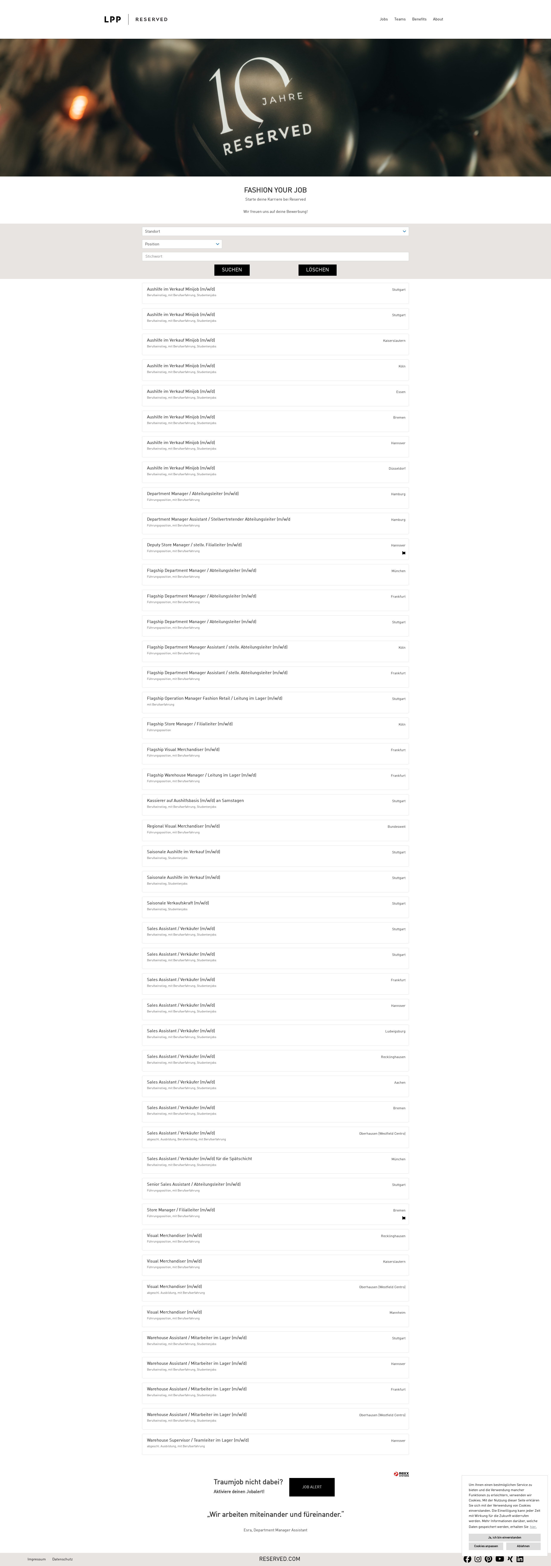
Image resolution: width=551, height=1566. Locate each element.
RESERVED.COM (279, 1559)
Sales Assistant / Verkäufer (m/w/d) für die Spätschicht (199, 1159)
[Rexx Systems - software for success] (401, 1474)
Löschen (317, 270)
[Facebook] (467, 1559)
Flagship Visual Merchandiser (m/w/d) (183, 750)
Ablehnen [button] (523, 1546)
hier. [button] (533, 1527)
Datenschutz (62, 1559)
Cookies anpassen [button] (486, 1546)
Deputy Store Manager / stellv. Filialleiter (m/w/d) (194, 545)
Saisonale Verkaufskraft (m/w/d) (178, 903)
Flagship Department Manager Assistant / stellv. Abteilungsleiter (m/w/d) (217, 647)
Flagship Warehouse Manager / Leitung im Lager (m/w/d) (201, 775)
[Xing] (510, 1559)
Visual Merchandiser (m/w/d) (174, 1236)
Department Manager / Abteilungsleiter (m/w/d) (193, 494)
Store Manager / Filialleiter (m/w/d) (181, 1210)
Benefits (419, 19)
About (438, 19)
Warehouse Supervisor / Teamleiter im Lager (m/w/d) (198, 1440)
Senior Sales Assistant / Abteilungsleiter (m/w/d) (194, 1184)
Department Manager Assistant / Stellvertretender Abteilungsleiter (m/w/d (218, 519)
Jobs (384, 19)
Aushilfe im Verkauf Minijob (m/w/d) (181, 289)
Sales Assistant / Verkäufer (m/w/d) (181, 929)
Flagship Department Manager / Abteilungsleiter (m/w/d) (201, 571)
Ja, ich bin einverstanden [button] (504, 1537)
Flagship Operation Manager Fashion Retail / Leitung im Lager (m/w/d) (214, 698)
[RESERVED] (136, 19)
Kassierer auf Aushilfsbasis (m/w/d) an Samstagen (195, 801)
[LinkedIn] (520, 1559)
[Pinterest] (488, 1559)
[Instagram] (478, 1559)
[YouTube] (499, 1559)
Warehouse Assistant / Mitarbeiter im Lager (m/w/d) (197, 1338)
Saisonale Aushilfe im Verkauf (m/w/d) (183, 852)
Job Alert (312, 1487)
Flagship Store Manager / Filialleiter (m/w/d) (190, 724)
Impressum (37, 1559)
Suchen (232, 270)
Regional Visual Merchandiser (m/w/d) (183, 826)
